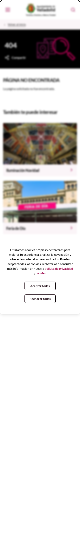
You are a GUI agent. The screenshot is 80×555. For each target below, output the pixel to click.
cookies (41, 273)
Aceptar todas (40, 286)
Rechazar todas (40, 298)
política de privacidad (59, 268)
